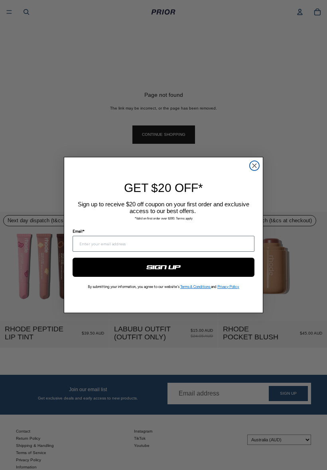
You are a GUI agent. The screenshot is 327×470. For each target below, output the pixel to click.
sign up (164, 267)
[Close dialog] (254, 165)
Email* (79, 231)
